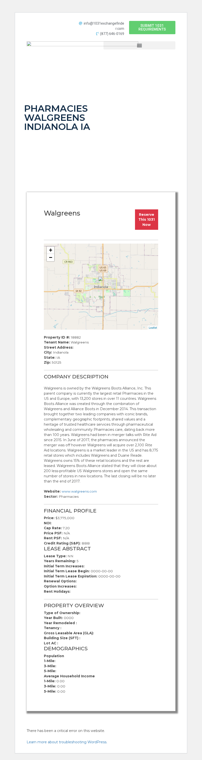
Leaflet (153, 327)
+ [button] (50, 250)
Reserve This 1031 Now (146, 220)
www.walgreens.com (79, 491)
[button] (152, 27)
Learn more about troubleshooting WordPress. (67, 742)
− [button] (50, 257)
